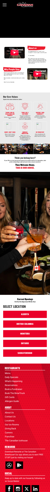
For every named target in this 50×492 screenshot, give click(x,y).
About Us (9, 412)
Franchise (9, 436)
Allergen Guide (12, 401)
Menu (7, 373)
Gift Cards (9, 397)
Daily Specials (11, 377)
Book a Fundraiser (13, 389)
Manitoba (25, 334)
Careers (8, 432)
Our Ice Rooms (12, 424)
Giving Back (10, 428)
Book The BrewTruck (15, 393)
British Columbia (25, 324)
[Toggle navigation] (4, 5)
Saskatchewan (25, 353)
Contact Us (10, 416)
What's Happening (13, 381)
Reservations (11, 385)
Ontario (25, 343)
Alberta (25, 314)
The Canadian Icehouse (16, 440)
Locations (9, 420)
